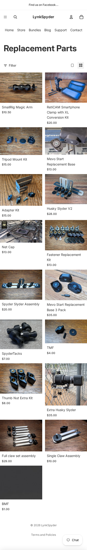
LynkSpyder (49, 525)
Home (9, 30)
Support (61, 30)
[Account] (71, 17)
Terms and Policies (43, 534)
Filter (12, 65)
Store (21, 30)
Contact (76, 30)
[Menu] (5, 17)
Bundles (35, 30)
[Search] (15, 17)
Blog (47, 30)
